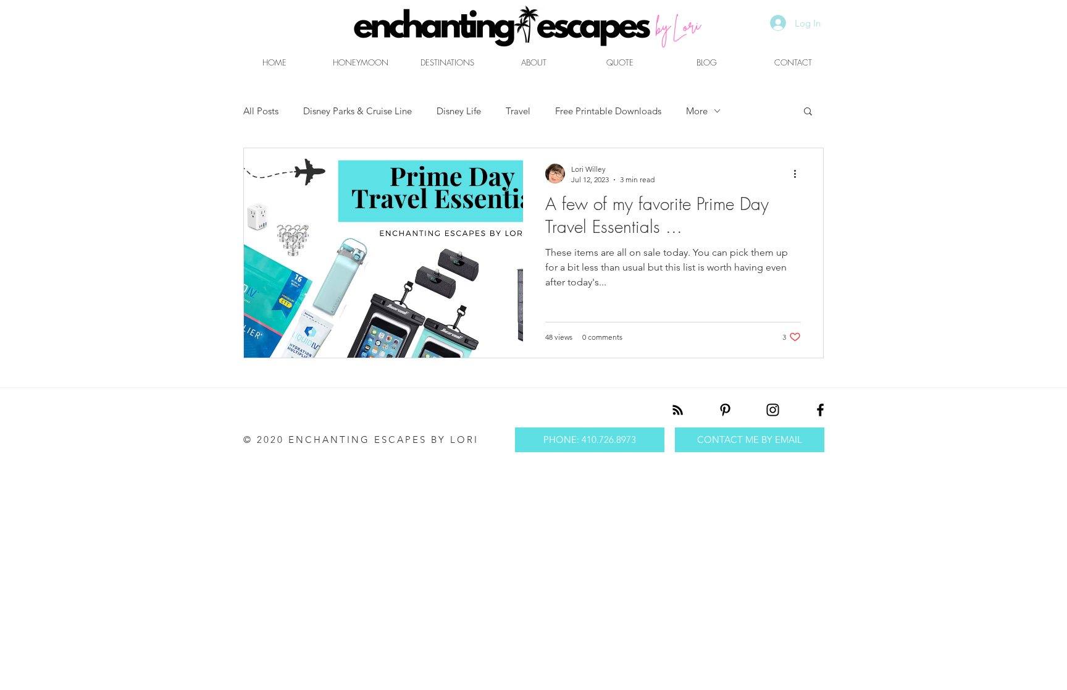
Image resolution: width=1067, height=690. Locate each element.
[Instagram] (772, 410)
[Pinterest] (725, 410)
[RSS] (677, 410)
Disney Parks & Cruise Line (357, 111)
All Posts (260, 111)
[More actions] (799, 173)
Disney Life (459, 111)
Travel (518, 111)
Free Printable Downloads (608, 111)
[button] (808, 112)
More (697, 111)
